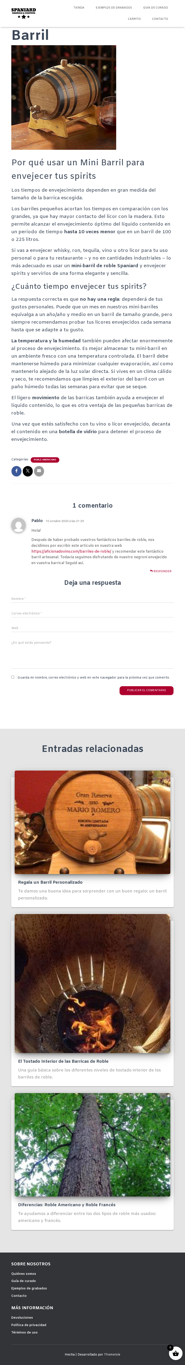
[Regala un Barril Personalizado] (92, 822)
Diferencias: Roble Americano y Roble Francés (67, 1205)
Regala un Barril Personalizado (50, 882)
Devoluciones (22, 1318)
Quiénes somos (23, 1274)
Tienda (78, 8)
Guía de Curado (155, 8)
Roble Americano (45, 459)
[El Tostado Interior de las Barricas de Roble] (92, 984)
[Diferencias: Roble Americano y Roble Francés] (92, 1145)
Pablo (37, 521)
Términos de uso (24, 1333)
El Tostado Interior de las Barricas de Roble (63, 1062)
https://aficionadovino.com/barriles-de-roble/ (71, 551)
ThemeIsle (112, 1355)
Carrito (134, 19)
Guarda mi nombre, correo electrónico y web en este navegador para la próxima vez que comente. (93, 678)
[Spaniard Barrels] (23, 13)
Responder (162, 571)
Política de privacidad (28, 1325)
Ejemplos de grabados (114, 8)
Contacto (160, 19)
